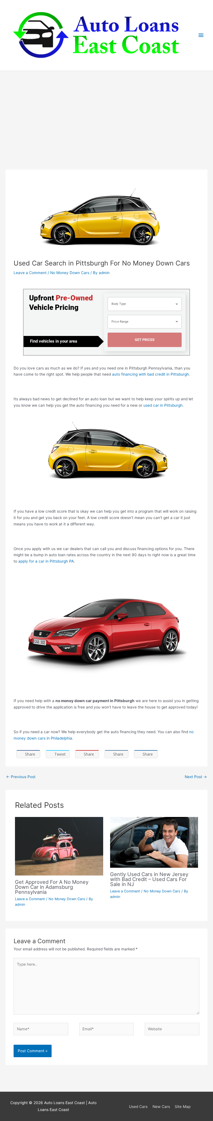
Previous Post (21, 777)
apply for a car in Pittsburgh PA (46, 561)
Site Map (183, 1106)
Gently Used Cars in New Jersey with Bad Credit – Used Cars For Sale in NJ (149, 879)
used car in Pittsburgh (162, 405)
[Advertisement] (106, 112)
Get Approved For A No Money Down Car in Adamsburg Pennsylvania (51, 887)
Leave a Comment (30, 272)
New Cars (161, 1106)
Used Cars (138, 1106)
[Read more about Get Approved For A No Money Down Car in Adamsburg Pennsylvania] (59, 846)
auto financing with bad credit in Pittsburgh (150, 374)
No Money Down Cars (69, 272)
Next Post (196, 777)
